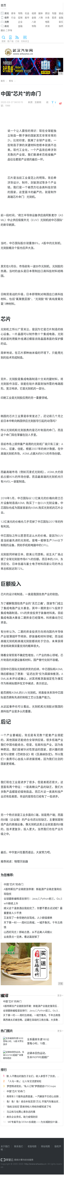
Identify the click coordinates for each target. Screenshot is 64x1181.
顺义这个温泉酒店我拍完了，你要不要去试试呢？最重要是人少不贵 (33, 911)
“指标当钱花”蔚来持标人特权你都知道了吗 (28, 1106)
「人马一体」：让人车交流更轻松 (24, 1081)
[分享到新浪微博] (60, 103)
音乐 (61, 21)
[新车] (4, 995)
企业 (20, 21)
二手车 (9, 30)
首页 (4, 7)
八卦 (34, 21)
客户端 (10, 41)
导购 (20, 13)
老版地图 (32, 1146)
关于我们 (5, 1146)
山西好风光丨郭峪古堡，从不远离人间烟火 (28, 932)
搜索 (4, 41)
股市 (27, 17)
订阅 (17, 41)
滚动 (61, 13)
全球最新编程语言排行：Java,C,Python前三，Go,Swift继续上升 (33, 901)
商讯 (6, 26)
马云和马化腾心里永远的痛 (21, 1111)
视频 (34, 13)
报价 (3, 30)
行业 (13, 17)
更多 (59, 995)
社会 (27, 13)
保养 (6, 17)
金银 (34, 17)
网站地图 (45, 1146)
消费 (6, 21)
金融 (61, 17)
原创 (47, 13)
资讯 (6, 13)
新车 (13, 13)
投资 (54, 17)
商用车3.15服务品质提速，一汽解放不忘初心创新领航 (35, 1096)
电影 (47, 21)
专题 (54, 13)
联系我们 (18, 1146)
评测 (47, 26)
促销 (20, 17)
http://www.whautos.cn (35, 1164)
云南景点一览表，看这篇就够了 (21, 936)
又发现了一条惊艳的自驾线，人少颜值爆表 (28, 917)
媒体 (40, 13)
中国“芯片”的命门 (13, 884)
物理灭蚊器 (21, 861)
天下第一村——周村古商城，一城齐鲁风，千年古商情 (33, 925)
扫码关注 (25, 41)
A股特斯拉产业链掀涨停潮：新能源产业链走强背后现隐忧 (33, 891)
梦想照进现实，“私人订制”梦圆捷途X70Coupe (31, 1086)
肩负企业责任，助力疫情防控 (22, 1116)
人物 (40, 17)
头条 (47, 17)
